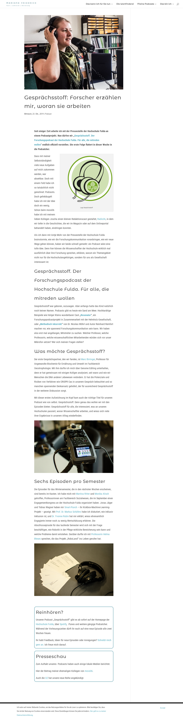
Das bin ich (166, 4)
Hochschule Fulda (45, 624)
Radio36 (101, 218)
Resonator (86, 315)
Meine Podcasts (145, 4)
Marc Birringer (88, 359)
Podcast (48, 114)
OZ (46, 677)
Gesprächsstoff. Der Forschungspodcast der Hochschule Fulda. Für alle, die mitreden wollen (66, 140)
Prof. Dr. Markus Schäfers (68, 511)
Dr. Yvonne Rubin (60, 516)
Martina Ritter (83, 493)
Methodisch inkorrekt (51, 324)
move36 (89, 670)
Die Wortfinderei (125, 4)
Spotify (63, 624)
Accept (162, 708)
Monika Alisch (102, 493)
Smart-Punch (70, 507)
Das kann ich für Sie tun (98, 4)
